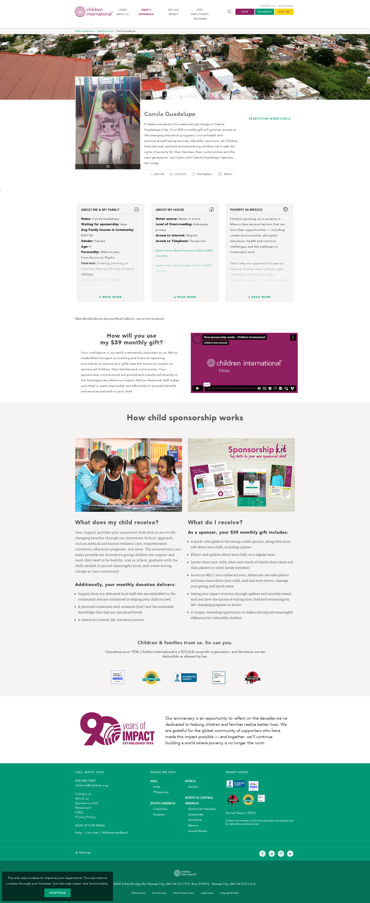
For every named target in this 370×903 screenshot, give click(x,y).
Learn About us (122, 12)
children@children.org (91, 785)
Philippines (159, 792)
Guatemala (194, 814)
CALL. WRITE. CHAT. (90, 772)
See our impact (173, 12)
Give (245, 11)
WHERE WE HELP (163, 772)
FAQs (79, 812)
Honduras (193, 820)
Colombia (158, 809)
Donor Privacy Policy (183, 893)
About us (82, 798)
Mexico (191, 825)
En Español (286, 6)
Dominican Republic (200, 809)
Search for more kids (268, 118)
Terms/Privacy (159, 893)
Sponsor (265, 11)
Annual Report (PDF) (240, 813)
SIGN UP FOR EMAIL (90, 825)
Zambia (191, 786)
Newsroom (83, 807)
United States (196, 831)
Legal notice (207, 893)
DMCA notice (138, 893)
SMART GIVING (236, 772)
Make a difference (146, 12)
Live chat (92, 832)
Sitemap (85, 852)
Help (78, 832)
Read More (112, 297)
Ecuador (157, 814)
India (155, 786)
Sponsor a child (105, 31)
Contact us (267, 6)
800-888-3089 (85, 780)
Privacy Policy (85, 817)
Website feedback (115, 832)
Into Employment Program (200, 14)
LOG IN (284, 11)
